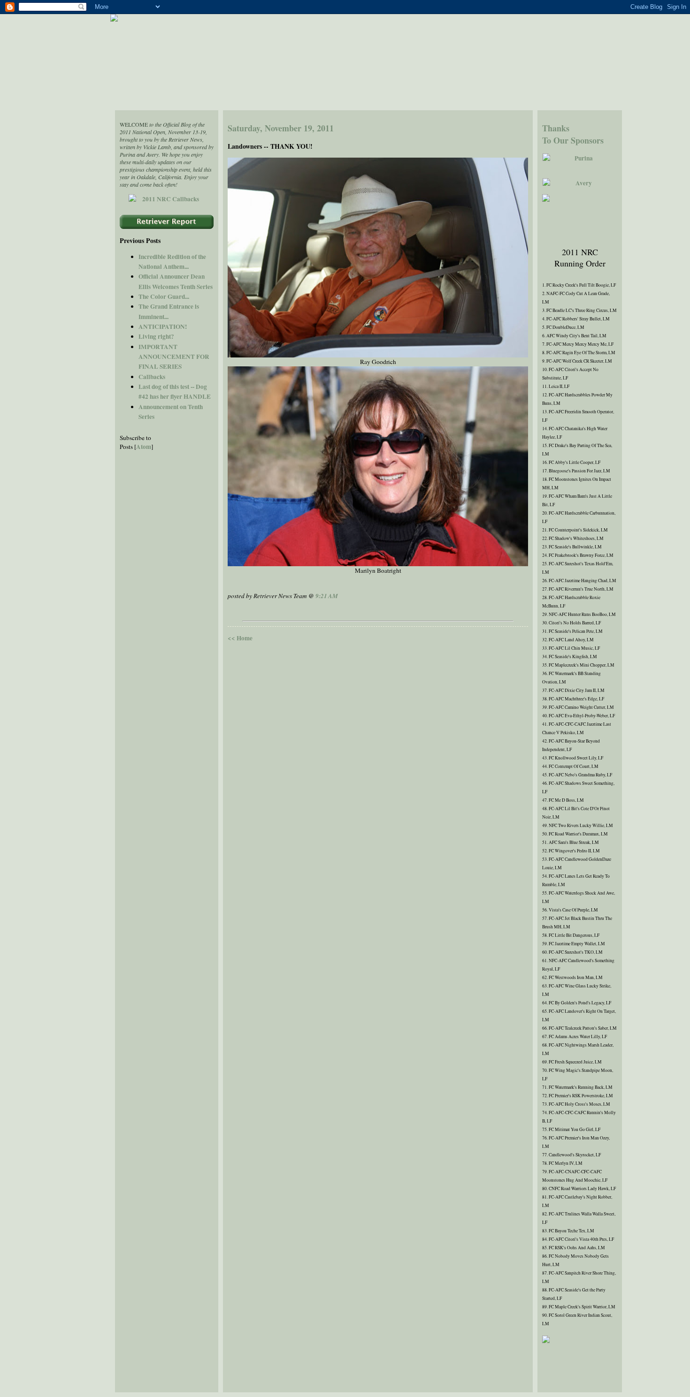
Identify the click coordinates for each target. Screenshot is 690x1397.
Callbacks (151, 376)
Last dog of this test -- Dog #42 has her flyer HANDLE (174, 391)
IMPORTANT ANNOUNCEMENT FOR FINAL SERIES (173, 357)
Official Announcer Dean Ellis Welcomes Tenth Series (175, 281)
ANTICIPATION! (162, 326)
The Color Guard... (163, 296)
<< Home (240, 638)
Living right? (156, 336)
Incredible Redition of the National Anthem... (172, 261)
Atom (143, 446)
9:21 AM (326, 596)
